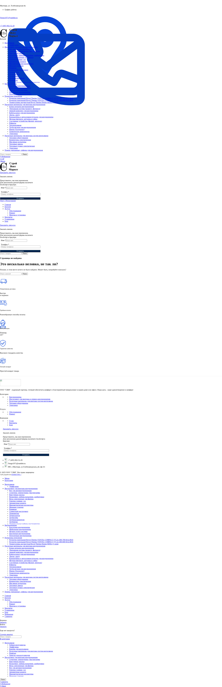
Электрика (13, 134)
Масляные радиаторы (17, 142)
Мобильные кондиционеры (20, 88)
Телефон (5, 192)
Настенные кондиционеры (19, 92)
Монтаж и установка (17, 215)
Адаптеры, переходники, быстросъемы (24, 51)
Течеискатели (14, 74)
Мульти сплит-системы (18, 90)
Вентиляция (9, 643)
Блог (11, 425)
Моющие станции (16, 66)
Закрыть (3, 622)
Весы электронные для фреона (21, 57)
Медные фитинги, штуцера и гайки (23, 119)
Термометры (14, 72)
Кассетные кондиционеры (19, 86)
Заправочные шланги (17, 62)
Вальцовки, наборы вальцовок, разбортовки (26, 55)
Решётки (12, 653)
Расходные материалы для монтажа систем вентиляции (31, 401)
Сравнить (8, 616)
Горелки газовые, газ (17, 59)
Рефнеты (12, 123)
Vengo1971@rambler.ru (9, 18)
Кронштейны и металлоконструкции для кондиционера (31, 117)
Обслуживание (15, 211)
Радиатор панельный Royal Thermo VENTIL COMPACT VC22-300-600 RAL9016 (41, 100)
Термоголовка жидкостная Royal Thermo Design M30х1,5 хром (33, 102)
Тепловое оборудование (18, 138)
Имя (3, 188)
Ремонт (12, 213)
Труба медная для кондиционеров (22, 127)
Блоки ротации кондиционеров (21, 107)
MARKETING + (16, 474)
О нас (11, 421)
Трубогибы (13, 76)
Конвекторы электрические (20, 140)
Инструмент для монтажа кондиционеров (21, 657)
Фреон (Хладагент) (16, 129)
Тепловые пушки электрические (22, 146)
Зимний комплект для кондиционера (23, 111)
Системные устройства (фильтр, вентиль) (25, 121)
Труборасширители (17, 78)
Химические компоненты (19, 132)
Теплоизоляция (15, 125)
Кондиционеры (15, 397)
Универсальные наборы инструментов (24, 82)
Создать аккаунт (6, 634)
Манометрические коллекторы (21, 64)
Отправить (20, 198)
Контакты (13, 423)
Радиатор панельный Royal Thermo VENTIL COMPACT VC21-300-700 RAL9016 (41, 98)
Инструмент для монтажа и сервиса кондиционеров (29, 399)
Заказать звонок (8, 173)
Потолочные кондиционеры (20, 94)
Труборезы (13, 80)
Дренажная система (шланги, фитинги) (24, 109)
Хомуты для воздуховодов (19, 655)
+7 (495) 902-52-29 (7, 26)
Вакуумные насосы (17, 53)
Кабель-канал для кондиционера (22, 113)
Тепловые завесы (16, 144)
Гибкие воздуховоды (17, 645)
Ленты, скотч (14, 115)
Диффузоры (14, 45)
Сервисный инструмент (18, 70)
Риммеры (13, 68)
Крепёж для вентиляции (18, 649)
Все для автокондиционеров (20, 49)
